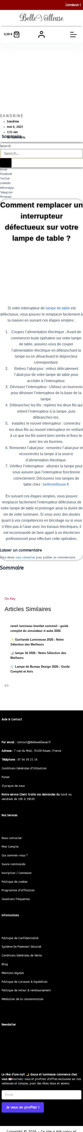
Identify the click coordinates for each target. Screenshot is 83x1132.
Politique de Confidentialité (20, 938)
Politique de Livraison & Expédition (24, 981)
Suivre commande (13, 864)
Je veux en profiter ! (22, 1107)
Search (5, 146)
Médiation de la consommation (22, 999)
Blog (5, 964)
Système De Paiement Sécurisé (21, 946)
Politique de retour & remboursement (26, 990)
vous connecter (25, 557)
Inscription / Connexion (17, 873)
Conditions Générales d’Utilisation (24, 768)
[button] (41, 169)
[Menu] (73, 34)
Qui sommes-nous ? (15, 855)
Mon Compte (10, 846)
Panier (6, 777)
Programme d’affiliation (18, 890)
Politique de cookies (14, 881)
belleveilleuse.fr (56, 484)
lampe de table (58, 308)
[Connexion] (41, 34)
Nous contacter (12, 838)
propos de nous (13, 786)
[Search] (6, 162)
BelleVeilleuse (41, 17)
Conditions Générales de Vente (22, 955)
